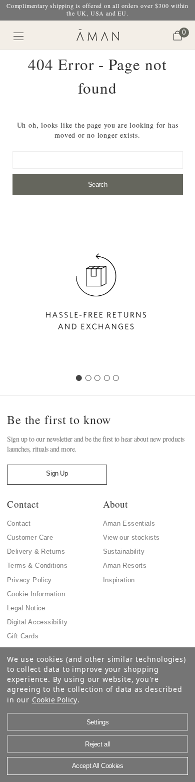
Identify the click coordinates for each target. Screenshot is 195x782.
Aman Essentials (129, 523)
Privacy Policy (29, 580)
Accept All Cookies (98, 765)
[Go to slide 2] (89, 378)
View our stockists (131, 537)
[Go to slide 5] (116, 378)
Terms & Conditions (37, 565)
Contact (19, 523)
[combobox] (97, 160)
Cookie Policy (55, 699)
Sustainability (124, 551)
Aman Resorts (125, 565)
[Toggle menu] (18, 36)
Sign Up (57, 473)
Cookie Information (36, 594)
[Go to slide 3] (97, 378)
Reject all (97, 744)
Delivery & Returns (36, 551)
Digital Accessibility (37, 622)
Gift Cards (22, 636)
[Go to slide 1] (79, 378)
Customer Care (30, 537)
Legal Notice (26, 608)
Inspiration (119, 580)
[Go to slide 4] (107, 378)
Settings (97, 722)
